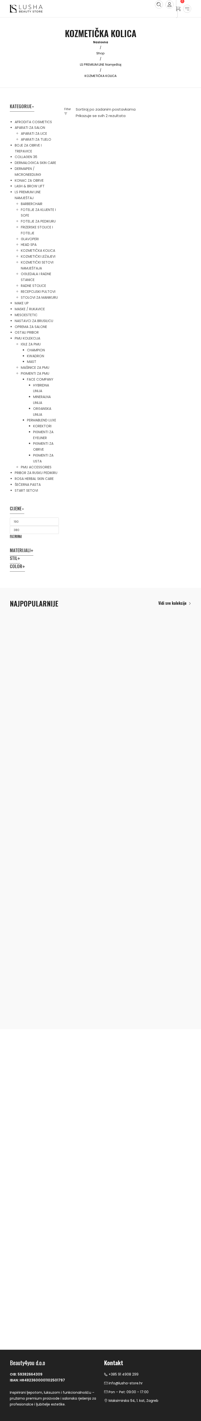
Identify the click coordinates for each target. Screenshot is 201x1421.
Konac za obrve (29, 180)
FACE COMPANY (40, 379)
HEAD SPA (29, 244)
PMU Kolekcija (27, 338)
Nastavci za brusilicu (34, 320)
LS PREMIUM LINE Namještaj (100, 64)
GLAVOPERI (30, 239)
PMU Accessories (36, 467)
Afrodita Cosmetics (33, 121)
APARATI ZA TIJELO (36, 139)
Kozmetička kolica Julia (87, 194)
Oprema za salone (31, 326)
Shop (100, 53)
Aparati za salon (30, 127)
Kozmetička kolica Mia (151, 194)
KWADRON (35, 356)
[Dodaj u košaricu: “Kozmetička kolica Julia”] (95, 167)
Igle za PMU (31, 344)
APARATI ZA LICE (34, 133)
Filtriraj (16, 536)
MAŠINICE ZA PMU (35, 367)
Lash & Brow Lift (30, 186)
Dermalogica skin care (35, 162)
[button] (174, 603)
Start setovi (26, 490)
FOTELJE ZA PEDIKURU (38, 221)
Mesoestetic (26, 314)
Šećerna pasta (28, 484)
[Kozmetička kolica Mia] (160, 158)
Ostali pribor (27, 332)
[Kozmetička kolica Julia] (95, 158)
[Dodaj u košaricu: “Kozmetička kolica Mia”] (160, 167)
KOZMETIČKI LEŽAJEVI (38, 256)
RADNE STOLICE (33, 285)
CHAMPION (36, 350)
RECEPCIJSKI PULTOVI (38, 291)
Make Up (22, 303)
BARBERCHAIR (31, 203)
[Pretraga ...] (159, 4)
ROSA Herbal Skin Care (34, 478)
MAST (31, 361)
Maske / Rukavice (30, 309)
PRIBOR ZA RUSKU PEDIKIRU (36, 472)
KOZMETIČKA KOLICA (38, 250)
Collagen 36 (26, 156)
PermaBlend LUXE (41, 420)
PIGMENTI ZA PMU (35, 373)
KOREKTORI (42, 426)
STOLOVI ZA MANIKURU (39, 297)
